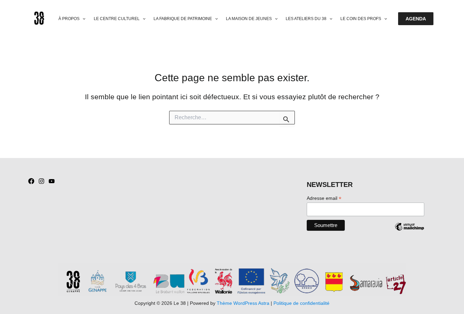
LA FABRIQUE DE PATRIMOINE (183, 18)
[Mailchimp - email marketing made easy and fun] (409, 231)
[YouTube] (52, 181)
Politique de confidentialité (301, 303)
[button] (82, 19)
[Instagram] (41, 181)
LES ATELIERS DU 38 (306, 18)
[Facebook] (31, 181)
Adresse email (324, 198)
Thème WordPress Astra (243, 303)
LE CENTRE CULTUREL (117, 18)
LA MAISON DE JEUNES (249, 18)
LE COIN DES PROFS (360, 18)
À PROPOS (68, 18)
